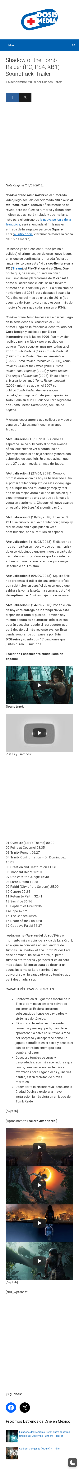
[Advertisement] (39, 143)
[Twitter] (25, 97)
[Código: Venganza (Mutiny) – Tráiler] (12, 1458)
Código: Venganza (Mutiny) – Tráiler (39, 1448)
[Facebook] (12, 97)
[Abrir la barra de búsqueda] (73, 45)
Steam (17, 268)
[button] (72, 1462)
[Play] (39, 685)
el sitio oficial (23, 234)
